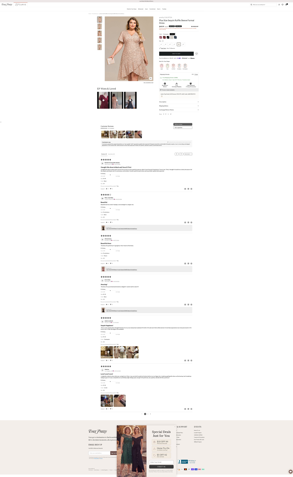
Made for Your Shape (131, 9)
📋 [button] (162, 96)
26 (183, 44)
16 (161, 44)
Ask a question (178, 127)
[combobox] (264, 5)
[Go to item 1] (105, 134)
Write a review (178, 124)
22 (174, 44)
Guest (146, 9)
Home (90, 13)
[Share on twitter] (188, 189)
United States (96, 470)
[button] (194, 26)
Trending (164, 9)
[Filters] (181, 154)
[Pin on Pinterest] (165, 114)
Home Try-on (197, 430)
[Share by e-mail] (170, 114)
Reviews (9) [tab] (104, 154)
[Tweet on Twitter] (168, 114)
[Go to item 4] (130, 134)
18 (165, 44)
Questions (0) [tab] (111, 154)
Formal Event (152, 9)
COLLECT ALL (161, 467)
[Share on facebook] (185, 189)
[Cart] (286, 4)
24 (178, 44)
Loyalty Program (197, 432)
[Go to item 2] (113, 134)
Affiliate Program (198, 441)
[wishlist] (282, 5)
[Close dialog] (175, 426)
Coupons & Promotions (199, 437)
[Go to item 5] (138, 134)
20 (170, 44)
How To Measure (171, 48)
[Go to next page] (151, 414)
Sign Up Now (114, 453)
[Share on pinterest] (191, 189)
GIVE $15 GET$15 (198, 435)
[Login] (279, 4)
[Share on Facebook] (163, 114)
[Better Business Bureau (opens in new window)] (187, 462)
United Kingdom (104, 470)
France (111, 470)
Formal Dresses (95, 13)
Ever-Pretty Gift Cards (199, 439)
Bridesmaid (140, 9)
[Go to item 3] (121, 134)
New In (158, 9)
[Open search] (177, 154)
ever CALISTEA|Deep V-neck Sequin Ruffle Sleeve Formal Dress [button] (121, 228)
